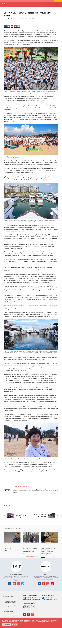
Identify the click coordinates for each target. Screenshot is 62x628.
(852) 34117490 (10, 605)
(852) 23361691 (10, 608)
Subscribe (58, 1)
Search (43, 1)
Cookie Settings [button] (6, 624)
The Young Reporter (29, 556)
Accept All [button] (14, 624)
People (5, 550)
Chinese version (50, 1)
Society (5, 10)
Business (43, 556)
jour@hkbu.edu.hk (9, 611)
